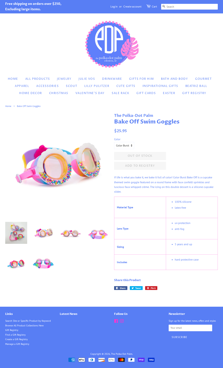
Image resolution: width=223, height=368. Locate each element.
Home (13, 79)
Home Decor (30, 93)
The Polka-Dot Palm (121, 353)
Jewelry (64, 79)
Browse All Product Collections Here (24, 325)
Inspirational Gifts (160, 86)
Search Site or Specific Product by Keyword (28, 320)
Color (117, 139)
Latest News (68, 314)
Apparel (22, 86)
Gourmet (203, 79)
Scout (71, 86)
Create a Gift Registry (16, 339)
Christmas (58, 93)
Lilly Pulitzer (96, 86)
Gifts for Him (141, 79)
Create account (132, 6)
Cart (154, 6)
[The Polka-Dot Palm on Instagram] (122, 321)
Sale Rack (120, 93)
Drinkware (112, 79)
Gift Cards (146, 93)
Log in (114, 6)
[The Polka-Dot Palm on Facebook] (116, 321)
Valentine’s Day (90, 93)
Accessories (47, 86)
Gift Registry (194, 93)
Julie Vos (87, 79)
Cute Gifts (125, 86)
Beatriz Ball (196, 86)
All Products (37, 79)
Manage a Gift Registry (17, 344)
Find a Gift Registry (15, 334)
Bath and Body (174, 79)
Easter (169, 93)
